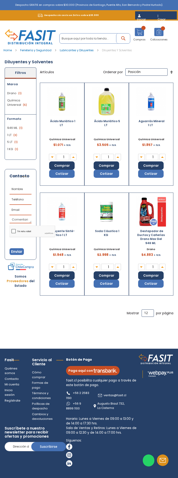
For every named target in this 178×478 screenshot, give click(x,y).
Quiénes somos (11, 370)
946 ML (15, 128)
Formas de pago (40, 385)
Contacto (12, 379)
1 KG (13, 149)
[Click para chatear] (148, 460)
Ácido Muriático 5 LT (107, 123)
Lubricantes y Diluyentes (77, 50)
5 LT (13, 142)
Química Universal (17, 102)
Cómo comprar (38, 374)
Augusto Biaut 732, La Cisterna (111, 406)
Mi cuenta (12, 384)
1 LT (12, 135)
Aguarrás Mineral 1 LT (152, 123)
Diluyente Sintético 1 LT (63, 233)
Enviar (16, 251)
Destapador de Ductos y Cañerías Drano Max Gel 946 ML (151, 237)
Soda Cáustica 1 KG (107, 233)
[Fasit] (30, 37)
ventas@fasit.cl (115, 395)
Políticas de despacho (41, 406)
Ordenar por (113, 72)
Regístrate (12, 400)
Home (8, 50)
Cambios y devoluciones (42, 416)
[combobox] (94, 38)
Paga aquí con (80, 370)
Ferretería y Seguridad (36, 50)
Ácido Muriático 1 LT (62, 123)
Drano (15, 93)
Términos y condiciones (41, 395)
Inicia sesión (10, 392)
